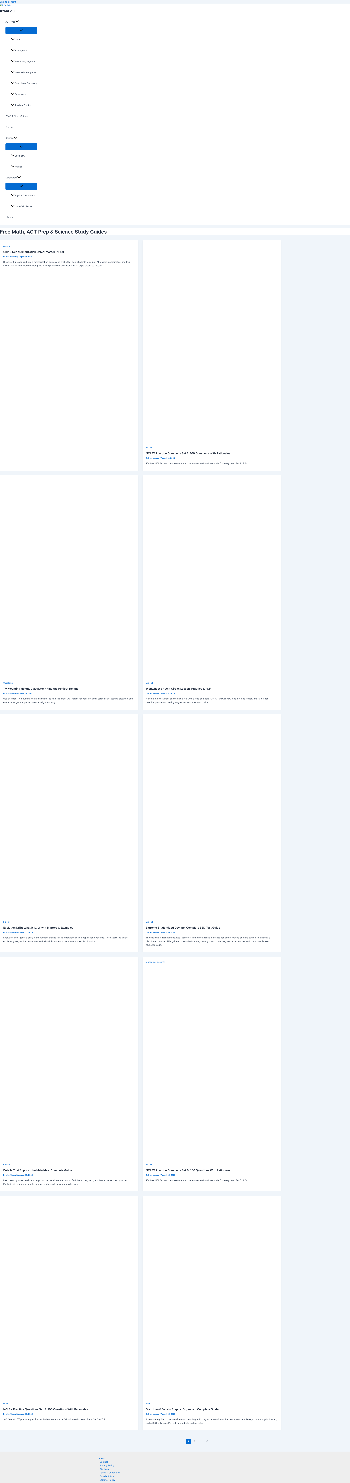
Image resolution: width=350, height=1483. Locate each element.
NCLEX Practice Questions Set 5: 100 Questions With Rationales (45, 1409)
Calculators (11, 177)
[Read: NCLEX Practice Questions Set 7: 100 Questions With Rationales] (212, 444)
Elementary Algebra (24, 61)
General (6, 246)
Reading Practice (23, 105)
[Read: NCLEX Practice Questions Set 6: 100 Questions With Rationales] (212, 1161)
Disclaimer (105, 1469)
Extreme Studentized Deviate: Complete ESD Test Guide (183, 927)
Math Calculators (23, 206)
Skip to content (8, 1)
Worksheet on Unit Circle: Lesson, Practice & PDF (178, 688)
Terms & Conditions (110, 1472)
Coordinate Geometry (25, 83)
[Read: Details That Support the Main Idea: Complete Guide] (69, 1161)
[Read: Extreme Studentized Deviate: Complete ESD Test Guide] (212, 918)
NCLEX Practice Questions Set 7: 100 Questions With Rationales (188, 453)
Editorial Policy (107, 1479)
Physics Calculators (24, 195)
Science (9, 138)
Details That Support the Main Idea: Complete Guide (37, 1170)
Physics (18, 166)
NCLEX (149, 447)
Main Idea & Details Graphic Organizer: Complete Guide (182, 1409)
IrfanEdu (7, 11)
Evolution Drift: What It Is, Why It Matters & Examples (38, 927)
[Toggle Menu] (21, 30)
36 (206, 1441)
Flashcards (20, 94)
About (101, 1458)
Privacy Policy (107, 1465)
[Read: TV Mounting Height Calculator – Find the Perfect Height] (69, 679)
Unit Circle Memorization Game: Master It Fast (33, 251)
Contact (104, 1461)
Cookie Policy (107, 1476)
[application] (17, 21)
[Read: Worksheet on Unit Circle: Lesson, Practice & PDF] (212, 679)
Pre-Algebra (20, 50)
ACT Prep (10, 21)
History (9, 217)
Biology (6, 922)
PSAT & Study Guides (16, 116)
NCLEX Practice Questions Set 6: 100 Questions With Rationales (188, 1170)
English (9, 127)
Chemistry (19, 155)
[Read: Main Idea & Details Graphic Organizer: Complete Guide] (212, 1400)
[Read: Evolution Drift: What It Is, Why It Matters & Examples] (69, 918)
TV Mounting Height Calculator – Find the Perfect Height (40, 688)
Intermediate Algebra (25, 72)
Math (17, 39)
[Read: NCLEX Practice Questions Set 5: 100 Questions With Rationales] (69, 1400)
